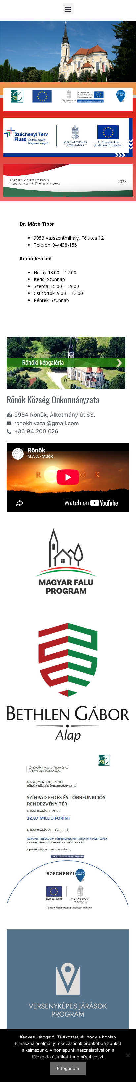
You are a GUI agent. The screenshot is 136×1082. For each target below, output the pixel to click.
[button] (68, 8)
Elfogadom (68, 1068)
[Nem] (127, 1055)
